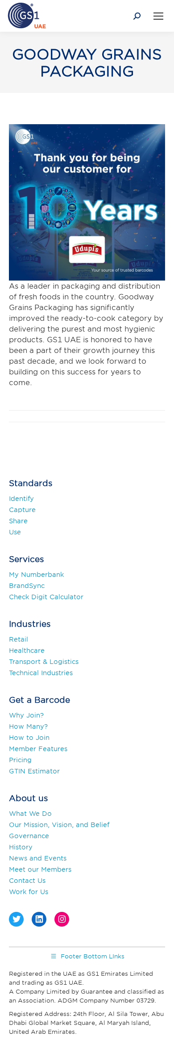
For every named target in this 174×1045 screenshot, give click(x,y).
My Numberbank (36, 574)
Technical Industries (41, 672)
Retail (18, 639)
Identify (21, 498)
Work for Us (28, 891)
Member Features (38, 748)
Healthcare (27, 650)
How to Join (29, 737)
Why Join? (26, 715)
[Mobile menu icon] (158, 16)
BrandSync (27, 585)
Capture (22, 509)
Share (18, 520)
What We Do (30, 813)
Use (15, 532)
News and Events (37, 858)
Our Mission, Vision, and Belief (59, 824)
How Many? (28, 726)
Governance (29, 835)
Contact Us (27, 880)
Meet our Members (40, 869)
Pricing (20, 759)
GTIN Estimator (34, 771)
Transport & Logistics (44, 661)
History (21, 847)
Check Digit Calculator (46, 596)
